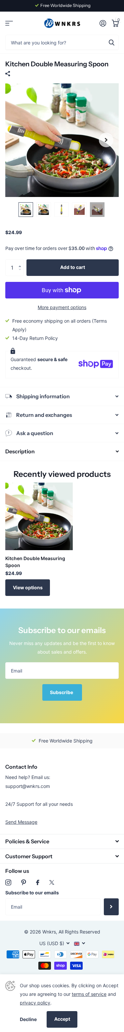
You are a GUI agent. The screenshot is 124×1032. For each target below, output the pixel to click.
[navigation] (26, 209)
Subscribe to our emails (32, 892)
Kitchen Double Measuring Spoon (35, 561)
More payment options (62, 307)
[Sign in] (102, 23)
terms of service (89, 994)
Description (20, 451)
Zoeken (111, 42)
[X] (51, 882)
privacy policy (35, 1002)
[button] (21, 262)
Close (62, 841)
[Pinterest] (23, 882)
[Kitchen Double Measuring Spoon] (39, 516)
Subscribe (62, 692)
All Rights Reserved (79, 932)
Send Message (21, 822)
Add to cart (72, 267)
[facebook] (37, 882)
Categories (9, 23)
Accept (62, 1019)
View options (28, 587)
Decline (28, 1019)
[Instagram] (8, 882)
